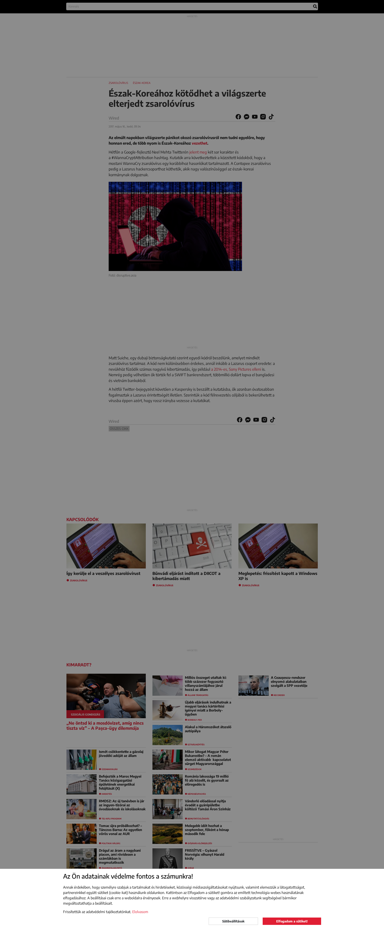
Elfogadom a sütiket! (292, 921)
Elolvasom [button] (140, 912)
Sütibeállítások (233, 921)
